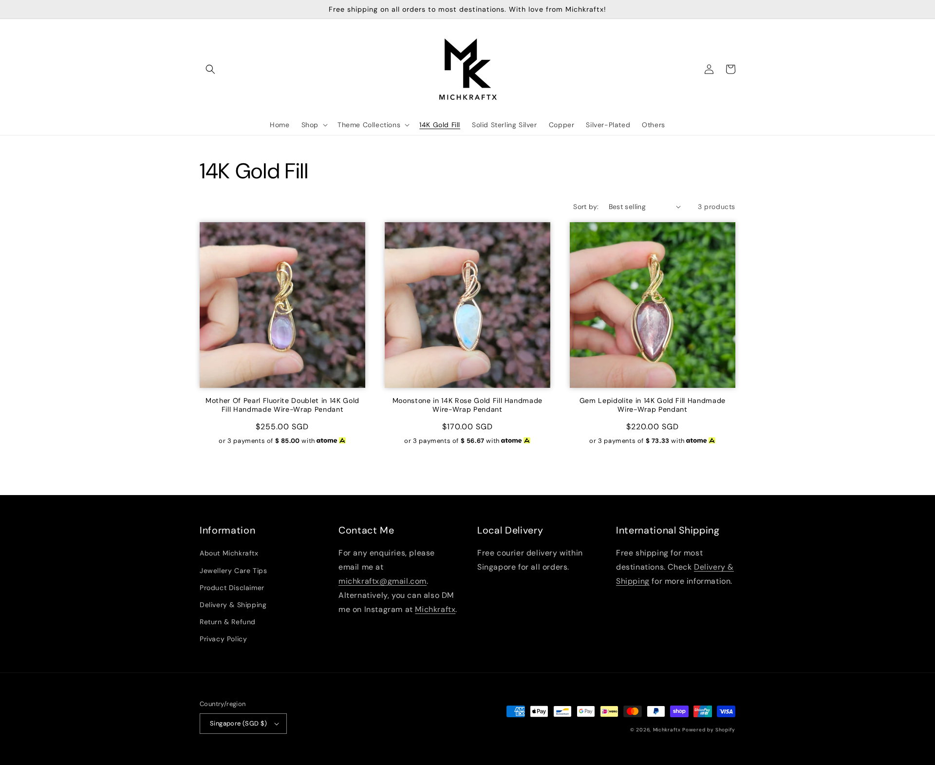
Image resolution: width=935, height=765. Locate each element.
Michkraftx (435, 609)
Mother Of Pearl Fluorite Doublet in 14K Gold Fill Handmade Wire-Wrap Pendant (282, 405)
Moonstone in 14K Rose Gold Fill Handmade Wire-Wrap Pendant (467, 405)
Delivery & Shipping (233, 604)
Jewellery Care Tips (233, 570)
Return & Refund (228, 621)
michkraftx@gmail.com (382, 581)
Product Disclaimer (232, 587)
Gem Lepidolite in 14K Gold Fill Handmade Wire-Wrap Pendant (653, 405)
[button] (210, 69)
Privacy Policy (223, 638)
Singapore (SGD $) (238, 723)
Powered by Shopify (708, 730)
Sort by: (585, 206)
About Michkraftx (229, 553)
